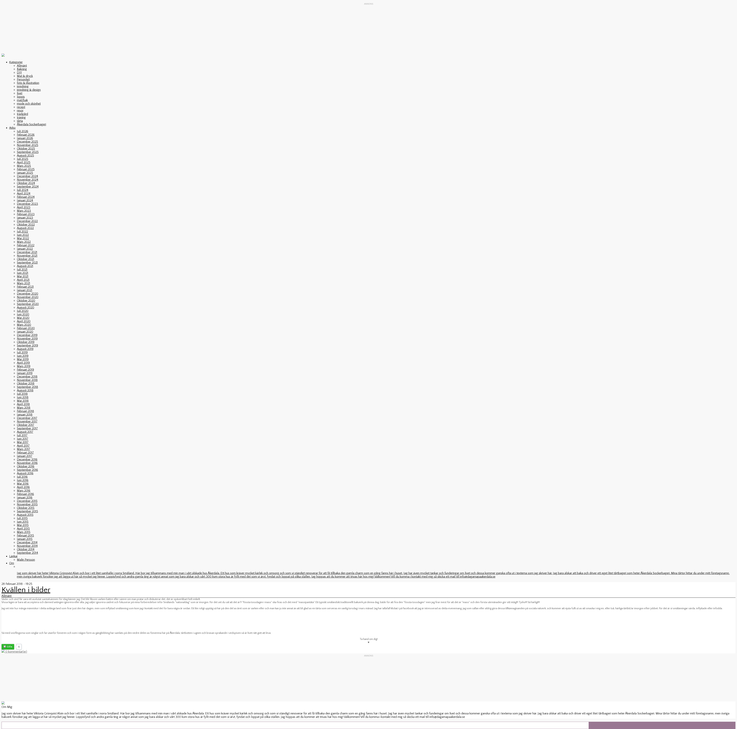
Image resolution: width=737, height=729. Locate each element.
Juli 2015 (22, 518)
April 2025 (23, 162)
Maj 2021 (22, 276)
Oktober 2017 (25, 425)
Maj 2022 (23, 238)
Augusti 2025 (25, 155)
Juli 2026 (22, 131)
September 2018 (27, 387)
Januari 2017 (24, 456)
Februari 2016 (25, 494)
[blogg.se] (3, 55)
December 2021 (27, 252)
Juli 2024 (22, 190)
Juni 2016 (22, 480)
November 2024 (27, 179)
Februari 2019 (25, 369)
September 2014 (27, 553)
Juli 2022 (22, 231)
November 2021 (27, 255)
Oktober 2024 (26, 183)
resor (20, 110)
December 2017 (27, 418)
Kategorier (16, 62)
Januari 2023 (25, 217)
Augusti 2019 (25, 349)
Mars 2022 (24, 242)
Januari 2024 (25, 200)
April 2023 (23, 207)
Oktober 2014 (25, 549)
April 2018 (23, 404)
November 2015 (27, 504)
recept (21, 107)
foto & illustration (28, 83)
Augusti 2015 (25, 515)
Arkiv (12, 128)
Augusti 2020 (25, 307)
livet (19, 93)
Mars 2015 (23, 532)
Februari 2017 (25, 452)
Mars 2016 (23, 490)
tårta (20, 121)
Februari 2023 (26, 214)
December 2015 (27, 501)
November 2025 (27, 145)
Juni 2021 (22, 273)
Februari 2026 (26, 134)
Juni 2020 (23, 314)
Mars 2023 (24, 210)
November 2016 (27, 463)
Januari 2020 (25, 331)
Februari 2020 (26, 328)
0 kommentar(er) (16, 651)
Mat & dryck (25, 76)
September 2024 (28, 186)
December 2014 (27, 542)
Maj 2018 (23, 401)
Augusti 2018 (25, 390)
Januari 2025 (25, 172)
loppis (21, 96)
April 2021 (23, 280)
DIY (19, 72)
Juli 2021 (22, 269)
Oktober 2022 (26, 224)
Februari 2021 (25, 286)
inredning (23, 86)
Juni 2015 (22, 521)
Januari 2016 (24, 497)
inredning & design (29, 90)
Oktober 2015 (25, 508)
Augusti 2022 (25, 228)
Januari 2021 (24, 290)
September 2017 (27, 428)
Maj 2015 (23, 525)
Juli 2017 (22, 435)
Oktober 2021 (25, 259)
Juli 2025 (22, 159)
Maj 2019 (23, 359)
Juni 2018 (22, 397)
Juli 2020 (22, 311)
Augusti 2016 (25, 473)
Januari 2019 (24, 373)
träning (21, 117)
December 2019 (27, 335)
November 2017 (27, 421)
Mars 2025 (24, 166)
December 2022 (27, 221)
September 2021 (27, 262)
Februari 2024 (26, 197)
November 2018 (27, 380)
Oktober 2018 (25, 383)
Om (11, 563)
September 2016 (27, 470)
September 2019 (27, 345)
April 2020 (24, 321)
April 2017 (23, 445)
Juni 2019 (22, 356)
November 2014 (27, 546)
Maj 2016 (23, 483)
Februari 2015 (25, 535)
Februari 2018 (25, 411)
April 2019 (23, 362)
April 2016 (23, 487)
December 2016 (27, 459)
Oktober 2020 (26, 300)
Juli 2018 (22, 394)
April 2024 (23, 193)
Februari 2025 (26, 169)
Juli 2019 (22, 352)
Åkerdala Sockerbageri (31, 124)
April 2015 (23, 528)
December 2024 (27, 176)
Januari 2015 (24, 539)
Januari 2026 (25, 138)
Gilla (9, 646)
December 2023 (27, 204)
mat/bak (22, 100)
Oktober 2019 (25, 342)
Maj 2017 (22, 442)
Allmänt (22, 65)
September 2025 (28, 152)
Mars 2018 (23, 407)
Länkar (13, 556)
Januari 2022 (25, 248)
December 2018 (27, 376)
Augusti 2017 (25, 432)
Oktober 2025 (26, 148)
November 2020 (27, 297)
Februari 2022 (25, 245)
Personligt (23, 79)
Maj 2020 (23, 318)
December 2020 (27, 293)
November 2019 (27, 338)
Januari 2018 (24, 414)
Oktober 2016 (25, 466)
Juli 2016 (22, 477)
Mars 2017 (23, 449)
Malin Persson (26, 559)
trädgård (22, 114)
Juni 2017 (22, 439)
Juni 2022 (23, 235)
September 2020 (28, 304)
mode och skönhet (29, 103)
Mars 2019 (23, 366)
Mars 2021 (23, 283)
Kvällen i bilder (26, 590)
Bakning (22, 69)
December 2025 (27, 141)
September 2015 (27, 511)
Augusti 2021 (25, 266)
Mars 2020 (24, 324)
